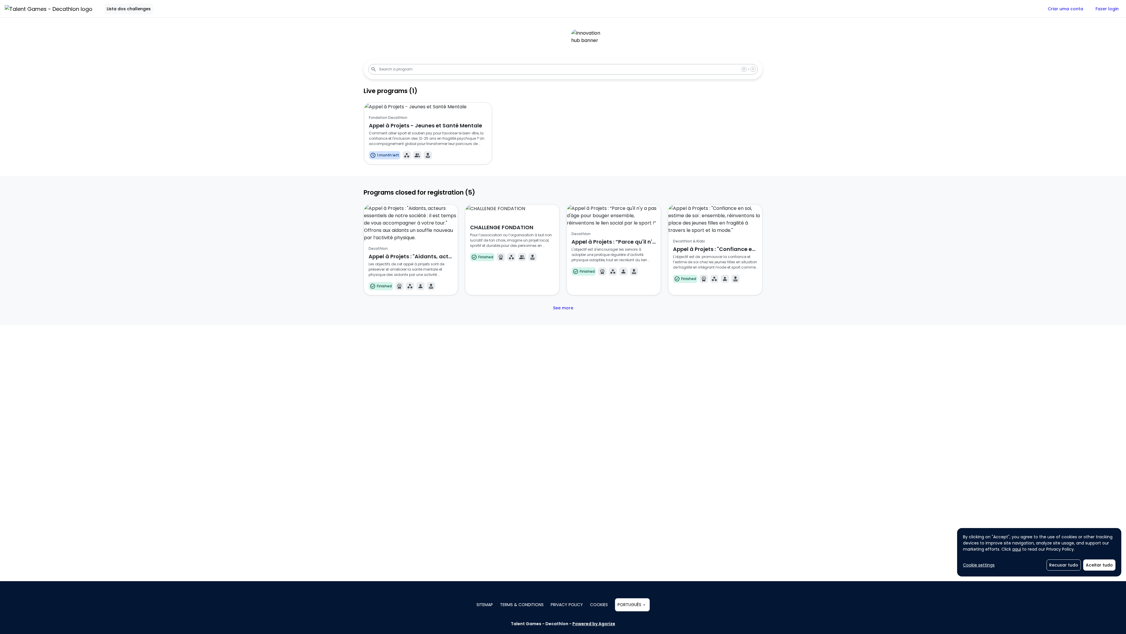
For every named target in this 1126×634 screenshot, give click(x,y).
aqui (1016, 549)
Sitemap (484, 605)
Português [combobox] (629, 605)
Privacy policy (567, 605)
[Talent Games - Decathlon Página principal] (48, 8)
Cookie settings (979, 565)
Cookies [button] (599, 605)
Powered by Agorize (593, 624)
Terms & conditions (522, 605)
